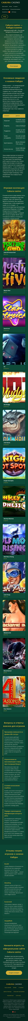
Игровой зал (6, 12)
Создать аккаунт (14, 973)
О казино (15, 6)
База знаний (5, 6)
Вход (4, 16)
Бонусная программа (15, 9)
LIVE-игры (14, 12)
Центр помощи (5, 9)
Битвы (10, 6)
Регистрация (14, 66)
